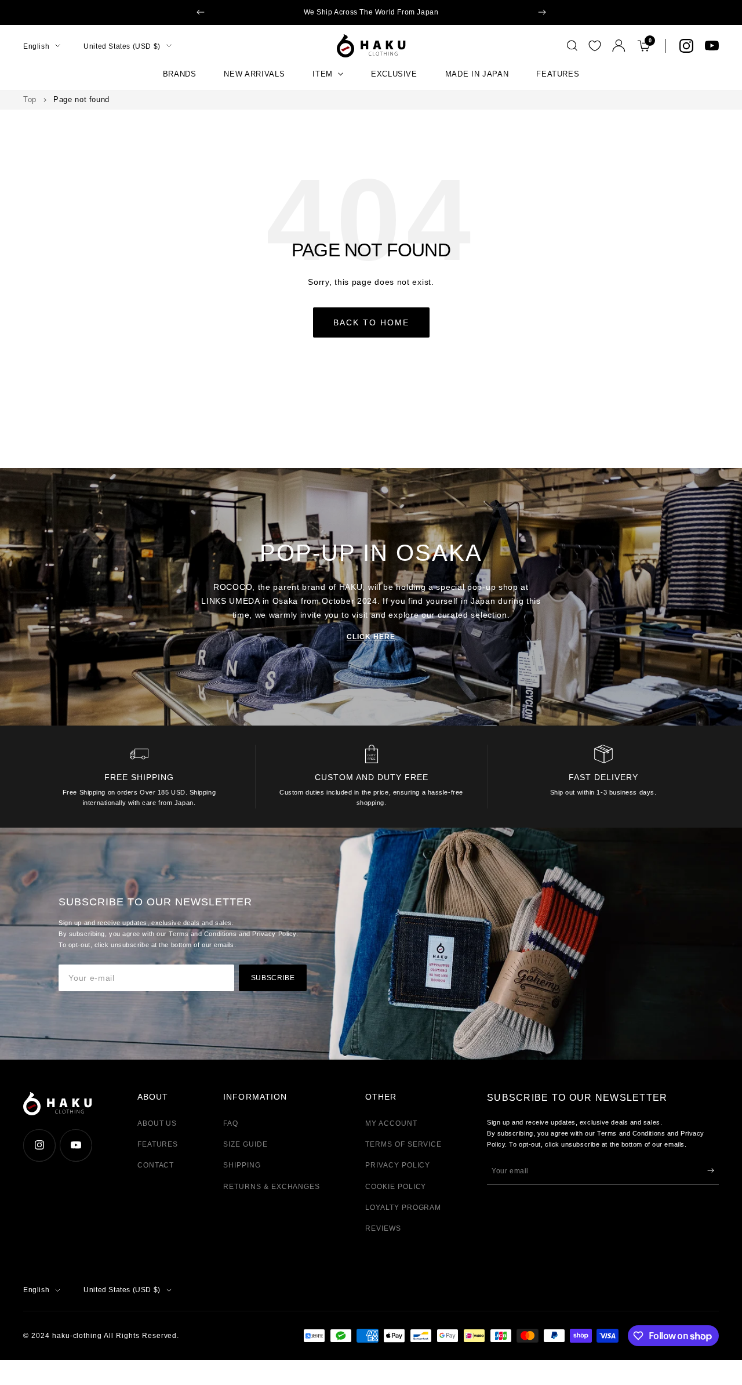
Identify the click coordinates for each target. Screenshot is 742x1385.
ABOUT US (157, 1123)
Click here (371, 637)
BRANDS (180, 74)
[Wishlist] (595, 46)
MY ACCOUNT (391, 1123)
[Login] (618, 45)
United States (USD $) (122, 46)
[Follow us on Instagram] (686, 46)
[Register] (710, 1170)
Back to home (371, 322)
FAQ (230, 1123)
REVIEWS (383, 1228)
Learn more (457, 12)
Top (30, 99)
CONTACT (155, 1165)
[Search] (572, 46)
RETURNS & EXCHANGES (271, 1187)
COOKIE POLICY (395, 1187)
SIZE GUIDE (245, 1144)
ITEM (322, 74)
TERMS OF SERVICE (403, 1144)
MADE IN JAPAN (476, 74)
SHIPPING (242, 1165)
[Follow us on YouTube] (712, 46)
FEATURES (557, 74)
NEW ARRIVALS (254, 74)
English (36, 46)
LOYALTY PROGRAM (403, 1207)
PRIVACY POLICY (397, 1165)
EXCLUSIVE (394, 74)
